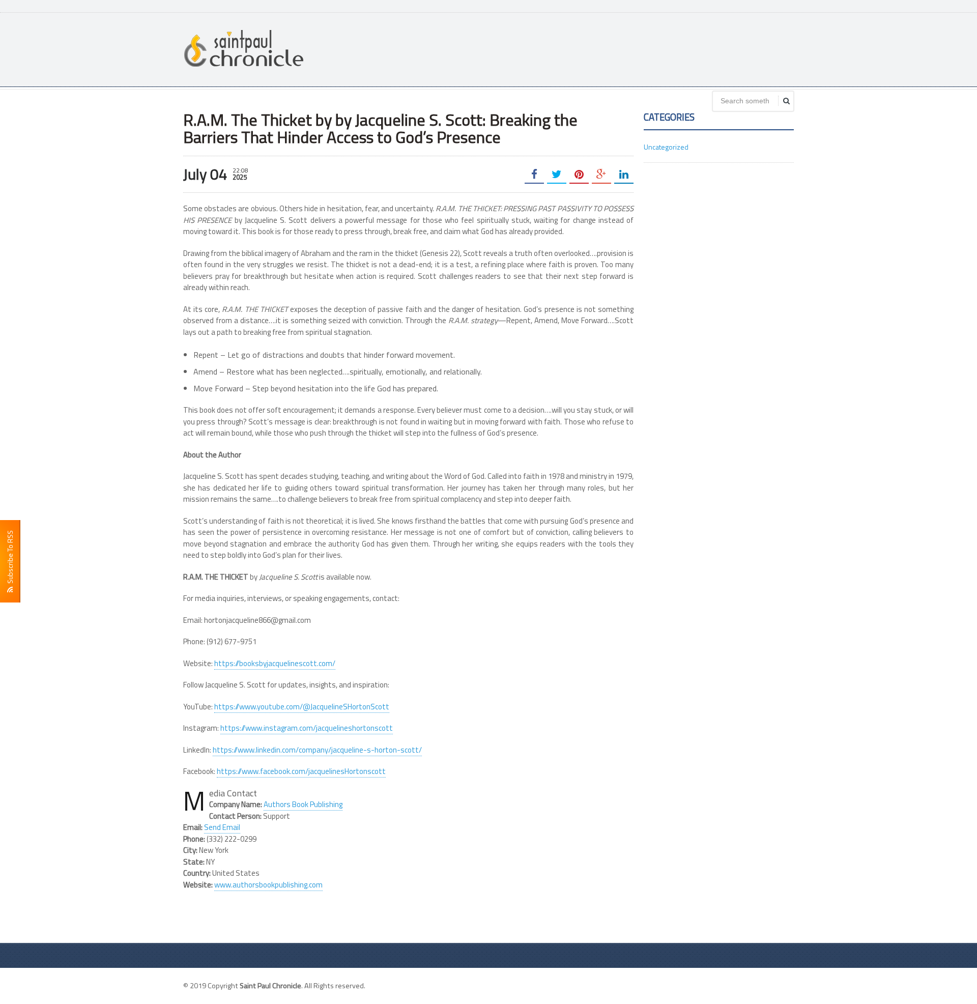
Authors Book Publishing (303, 804)
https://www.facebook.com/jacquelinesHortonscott (301, 771)
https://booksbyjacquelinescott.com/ (274, 663)
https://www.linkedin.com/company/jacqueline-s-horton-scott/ (317, 750)
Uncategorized (666, 146)
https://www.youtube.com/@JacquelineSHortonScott (301, 706)
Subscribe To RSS (10, 558)
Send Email (222, 827)
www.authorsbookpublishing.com (268, 885)
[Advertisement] (608, 48)
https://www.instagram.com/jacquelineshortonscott (306, 728)
